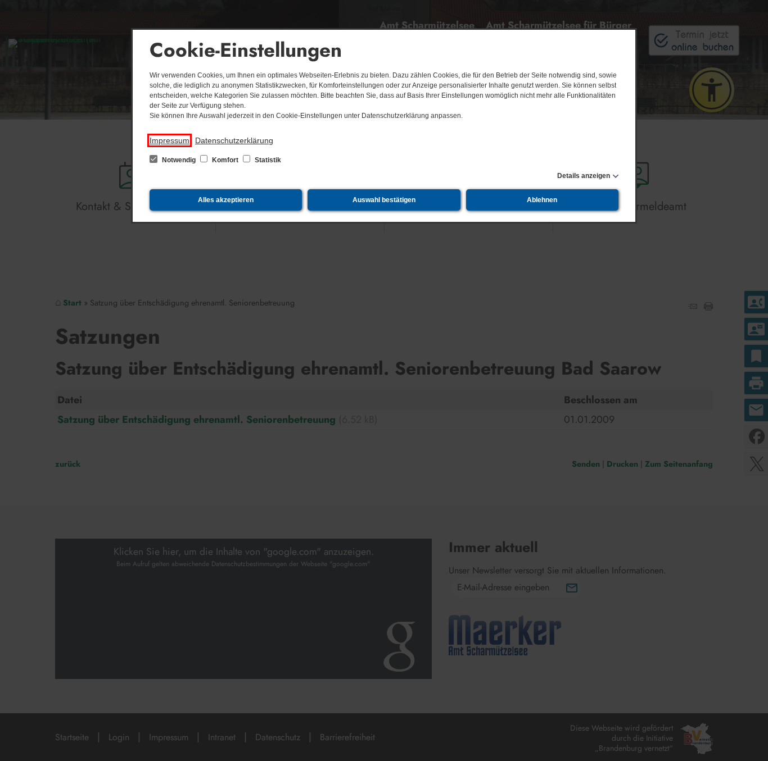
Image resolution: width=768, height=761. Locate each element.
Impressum (169, 140)
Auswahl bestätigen (384, 200)
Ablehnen (542, 200)
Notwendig (178, 160)
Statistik (267, 160)
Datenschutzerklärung (234, 140)
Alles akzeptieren (226, 200)
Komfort (225, 160)
